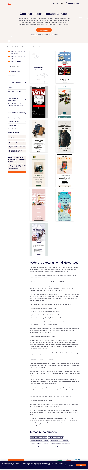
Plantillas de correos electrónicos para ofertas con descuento (41, 446)
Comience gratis (17, 172)
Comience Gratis (44, 30)
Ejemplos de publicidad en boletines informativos (39, 440)
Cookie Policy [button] (4, 466)
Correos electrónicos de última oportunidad (38, 437)
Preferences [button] (31, 466)
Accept (81, 465)
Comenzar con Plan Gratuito (73, 3)
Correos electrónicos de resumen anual (56, 437)
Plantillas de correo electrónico (19, 47)
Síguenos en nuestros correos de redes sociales (59, 440)
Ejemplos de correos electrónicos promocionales (64, 446)
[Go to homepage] (11, 4)
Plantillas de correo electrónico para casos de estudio (60, 443)
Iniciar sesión (55, 3)
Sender (9, 47)
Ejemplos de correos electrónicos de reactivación (39, 443)
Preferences (70, 465)
